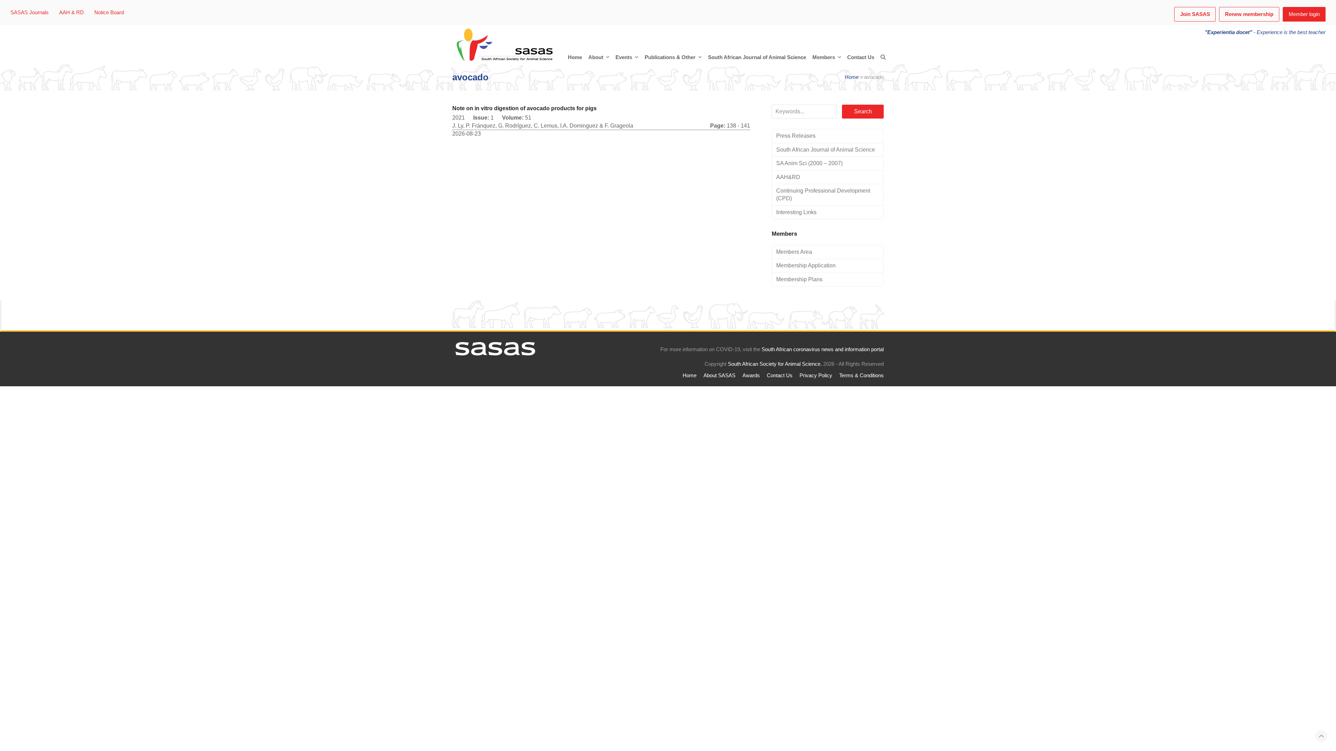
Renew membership (1249, 14)
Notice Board (109, 12)
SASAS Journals (29, 12)
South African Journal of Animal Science (825, 150)
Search (863, 111)
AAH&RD (788, 177)
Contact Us (780, 375)
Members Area (794, 252)
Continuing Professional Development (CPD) (823, 194)
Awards (751, 375)
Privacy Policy (816, 375)
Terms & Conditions (861, 375)
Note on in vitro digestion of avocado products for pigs (524, 108)
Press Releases (796, 136)
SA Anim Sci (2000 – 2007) (809, 163)
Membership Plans (799, 279)
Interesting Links (796, 212)
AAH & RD (71, 12)
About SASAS (719, 375)
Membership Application (806, 265)
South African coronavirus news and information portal (823, 349)
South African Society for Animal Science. (775, 364)
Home (852, 77)
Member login (1304, 14)
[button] (883, 57)
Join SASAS (1195, 14)
